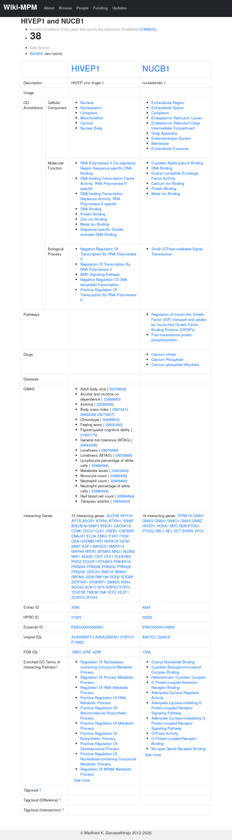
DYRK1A (185, 515)
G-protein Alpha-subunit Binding (177, 163)
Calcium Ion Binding (167, 183)
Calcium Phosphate (167, 359)
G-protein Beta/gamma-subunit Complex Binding (176, 669)
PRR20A (78, 566)
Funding (100, 7)
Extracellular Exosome (169, 148)
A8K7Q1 (149, 637)
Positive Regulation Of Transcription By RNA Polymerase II (108, 294)
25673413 (120, 409)
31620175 (88, 434)
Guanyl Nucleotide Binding (173, 662)
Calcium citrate (163, 354)
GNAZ (197, 520)
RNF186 (102, 576)
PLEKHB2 (122, 556)
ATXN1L (115, 520)
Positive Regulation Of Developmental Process (99, 746)
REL (169, 531)
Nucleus (87, 102)
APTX (76, 520)
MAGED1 (100, 546)
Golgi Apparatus (164, 133)
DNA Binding (90, 208)
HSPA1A (111, 541)
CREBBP (126, 531)
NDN (183, 525)
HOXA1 (163, 525)
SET (177, 531)
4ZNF (97, 652)
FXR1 (113, 536)
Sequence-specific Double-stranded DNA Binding (102, 232)
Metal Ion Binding (94, 224)
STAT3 (124, 587)
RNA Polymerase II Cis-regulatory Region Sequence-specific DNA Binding (108, 168)
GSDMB (87, 541)
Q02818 (163, 637)
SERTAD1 (79, 582)
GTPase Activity (164, 733)
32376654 (117, 389)
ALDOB (113, 515)
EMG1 (102, 536)
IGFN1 (124, 541)
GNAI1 (198, 515)
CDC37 (88, 531)
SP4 (101, 587)
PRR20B (94, 566)
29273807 (105, 414)
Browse (65, 7)
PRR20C (109, 566)
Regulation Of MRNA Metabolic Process (106, 771)
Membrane (160, 143)
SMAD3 (113, 582)
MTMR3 (104, 551)
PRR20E (78, 571)
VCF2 (111, 592)
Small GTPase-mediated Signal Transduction (177, 251)
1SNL (146, 652)
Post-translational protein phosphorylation (171, 337)
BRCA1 (106, 525)
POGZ (76, 561)
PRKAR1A (122, 561)
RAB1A (107, 571)
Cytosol (86, 123)
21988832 (147, 29)
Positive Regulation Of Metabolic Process (107, 725)
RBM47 (121, 571)
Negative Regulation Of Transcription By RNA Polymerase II (108, 254)
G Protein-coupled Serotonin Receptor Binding (174, 685)
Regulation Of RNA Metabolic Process (104, 690)
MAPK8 (77, 551)
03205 (147, 617)
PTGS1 (194, 525)
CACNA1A (122, 525)
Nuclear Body (91, 128)
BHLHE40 (79, 525)
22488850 (111, 399)
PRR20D (124, 566)
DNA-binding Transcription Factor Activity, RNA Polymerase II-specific (107, 183)
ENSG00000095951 (87, 627)
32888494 (99, 465)
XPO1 (199, 531)
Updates (119, 7)
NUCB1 (156, 68)
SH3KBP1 (97, 582)
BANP (128, 520)
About (49, 7)
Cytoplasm (89, 112)
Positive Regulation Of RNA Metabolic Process (103, 700)
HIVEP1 (85, 68)
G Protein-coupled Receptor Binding (174, 741)
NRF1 (76, 556)
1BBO (76, 652)
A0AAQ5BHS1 (107, 637)
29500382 (113, 424)
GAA (75, 541)
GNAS (186, 520)
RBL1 (159, 531)
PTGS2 (148, 531)
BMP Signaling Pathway (100, 274)
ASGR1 (88, 520)
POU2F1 (90, 561)
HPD (99, 541)
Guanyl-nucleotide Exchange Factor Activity (174, 175)
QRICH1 (93, 571)
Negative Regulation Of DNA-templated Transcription (104, 282)
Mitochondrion (91, 117)
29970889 (109, 450)
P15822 (77, 642)
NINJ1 (117, 551)
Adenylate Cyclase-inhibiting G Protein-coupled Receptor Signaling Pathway (176, 708)
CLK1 (99, 531)
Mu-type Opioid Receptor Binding (178, 748)
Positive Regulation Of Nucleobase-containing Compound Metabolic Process (108, 759)
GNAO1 (173, 520)
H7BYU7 (127, 637)
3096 (75, 607)
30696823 (110, 419)
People (82, 7)
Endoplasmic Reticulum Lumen (176, 117)
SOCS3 (77, 587)
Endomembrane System (171, 138)
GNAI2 (147, 520)
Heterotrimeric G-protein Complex (178, 677)
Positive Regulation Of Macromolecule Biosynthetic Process (103, 713)
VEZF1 (123, 592)
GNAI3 (160, 520)
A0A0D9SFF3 (82, 637)
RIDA (90, 576)
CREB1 (112, 531)
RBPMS (78, 576)
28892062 (88, 414)
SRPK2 (112, 587)
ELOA (91, 536)
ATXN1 (102, 520)
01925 (76, 617)
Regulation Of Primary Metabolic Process (107, 679)
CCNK (76, 531)
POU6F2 (105, 561)
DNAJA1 (78, 536)
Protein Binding (92, 214)
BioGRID (37, 53)
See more (82, 780)
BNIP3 (94, 525)
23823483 (119, 470)
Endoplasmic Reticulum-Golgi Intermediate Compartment (175, 125)
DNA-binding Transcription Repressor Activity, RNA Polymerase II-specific (101, 198)
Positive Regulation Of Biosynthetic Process (98, 736)
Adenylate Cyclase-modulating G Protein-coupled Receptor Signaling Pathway (178, 723)
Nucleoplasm (91, 107)
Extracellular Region (167, 102)
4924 (146, 607)
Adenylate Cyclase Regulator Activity (175, 695)
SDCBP (127, 576)
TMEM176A (96, 592)
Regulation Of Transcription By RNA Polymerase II (105, 266)
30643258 (88, 445)
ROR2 (115, 576)
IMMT (76, 546)
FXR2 (124, 536)
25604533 (121, 501)
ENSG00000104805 (158, 627)
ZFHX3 (91, 597)
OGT (99, 556)
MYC (174, 525)
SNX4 (125, 582)
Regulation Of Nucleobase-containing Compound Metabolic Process (106, 667)
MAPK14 (116, 546)
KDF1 (86, 546)
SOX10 (90, 587)
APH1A (126, 515)
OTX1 (108, 556)
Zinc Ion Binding (93, 219)
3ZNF (86, 652)
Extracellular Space (167, 107)
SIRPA (187, 531)
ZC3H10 (78, 597)
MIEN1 (90, 551)
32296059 (104, 404)
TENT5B (78, 592)
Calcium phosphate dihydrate (175, 364)
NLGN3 (129, 551)
